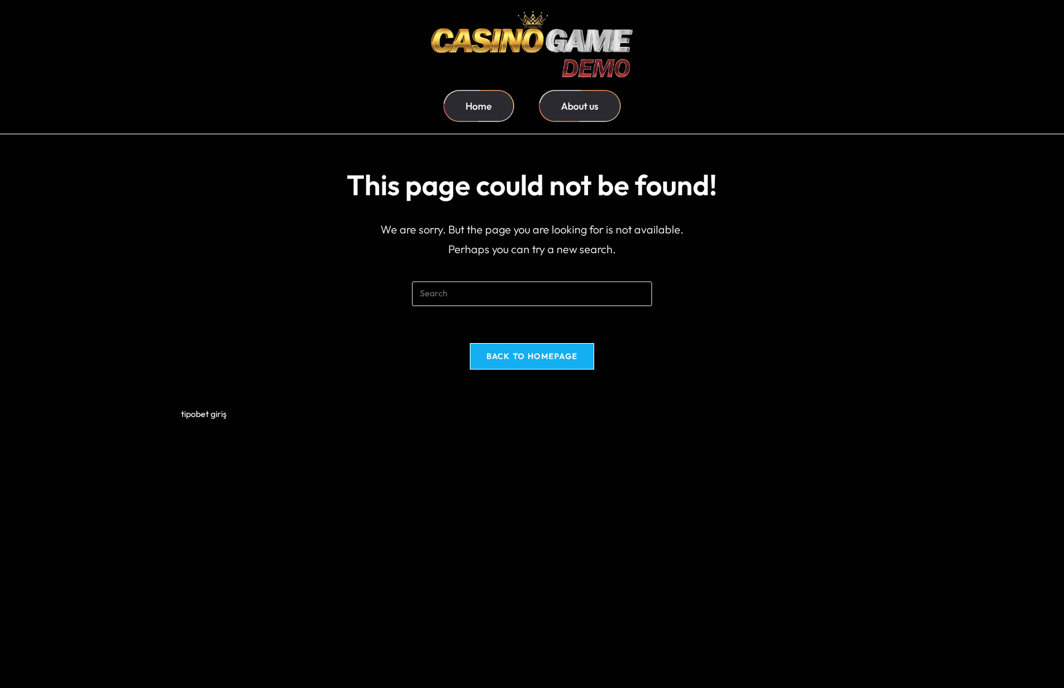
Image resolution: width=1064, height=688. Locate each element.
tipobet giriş (204, 413)
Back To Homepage (532, 356)
